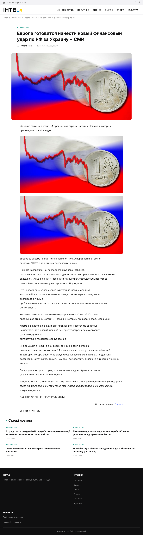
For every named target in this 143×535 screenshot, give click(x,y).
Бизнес (97, 10)
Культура (133, 10)
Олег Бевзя (26, 46)
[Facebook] (135, 2)
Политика (83, 10)
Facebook (7, 522)
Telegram (17, 522)
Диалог (119, 404)
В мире (109, 10)
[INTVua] (12, 10)
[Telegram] (139, 2)
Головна (6, 18)
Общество (67, 10)
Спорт (120, 10)
